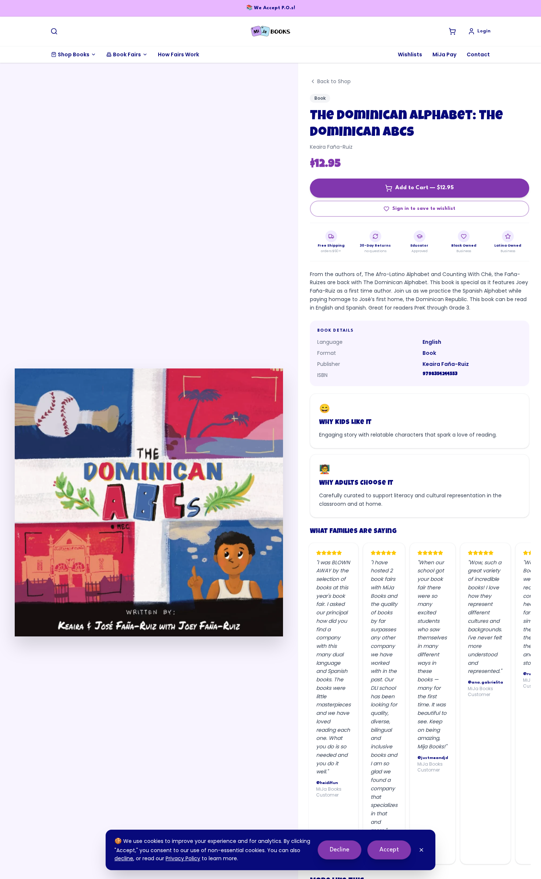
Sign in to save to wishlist (423, 208)
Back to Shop (334, 81)
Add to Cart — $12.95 (424, 188)
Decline (339, 850)
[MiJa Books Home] (270, 31)
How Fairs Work (178, 54)
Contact (478, 54)
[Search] (54, 31)
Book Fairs (127, 54)
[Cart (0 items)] (452, 31)
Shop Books (73, 54)
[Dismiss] (421, 850)
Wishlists (410, 54)
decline (123, 858)
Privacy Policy (183, 858)
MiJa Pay (444, 54)
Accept (389, 850)
